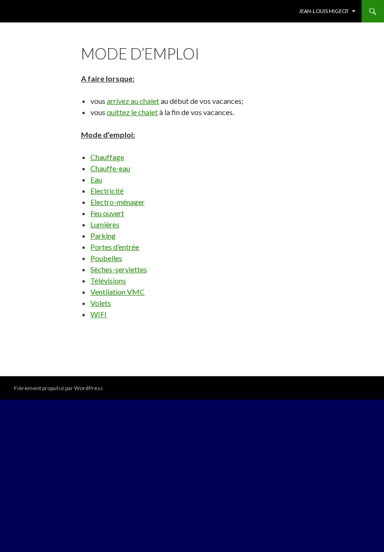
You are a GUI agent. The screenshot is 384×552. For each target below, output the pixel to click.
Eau (96, 179)
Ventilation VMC (117, 291)
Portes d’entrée (114, 246)
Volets (100, 302)
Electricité (107, 190)
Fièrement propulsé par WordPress (58, 388)
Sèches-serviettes (118, 269)
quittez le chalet (132, 112)
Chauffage (107, 157)
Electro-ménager (117, 201)
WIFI (98, 314)
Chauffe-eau (110, 168)
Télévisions (108, 280)
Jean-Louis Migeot (324, 11)
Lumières (104, 224)
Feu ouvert (107, 213)
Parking (103, 235)
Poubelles (106, 258)
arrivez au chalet (133, 100)
